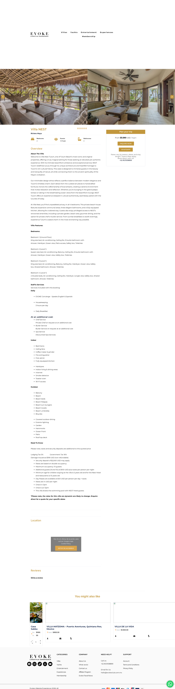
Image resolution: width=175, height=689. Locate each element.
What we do (83, 665)
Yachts (74, 32)
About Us (82, 661)
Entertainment (89, 32)
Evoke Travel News (86, 676)
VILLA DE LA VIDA (124, 626)
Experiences (106, 32)
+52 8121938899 (126, 160)
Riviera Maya (36, 133)
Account (126, 661)
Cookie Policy (66, 543)
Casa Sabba (34, 627)
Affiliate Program (85, 672)
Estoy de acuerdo (66, 548)
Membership (88, 36)
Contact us (83, 668)
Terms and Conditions (131, 665)
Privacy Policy (128, 668)
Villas (64, 32)
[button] (3, 97)
